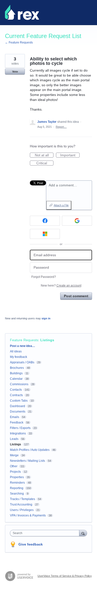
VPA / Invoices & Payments (28, 515)
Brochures (17, 368)
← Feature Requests (19, 42)
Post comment (76, 296)
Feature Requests (24, 340)
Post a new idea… (22, 346)
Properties (17, 477)
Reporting (16, 488)
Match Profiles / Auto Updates (29, 450)
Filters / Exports (20, 428)
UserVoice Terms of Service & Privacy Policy (65, 575)
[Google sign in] (77, 221)
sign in (46, 318)
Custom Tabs (19, 400)
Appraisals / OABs (22, 362)
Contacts (16, 389)
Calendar (16, 378)
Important (70, 155)
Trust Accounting (21, 504)
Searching (17, 493)
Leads (14, 439)
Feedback (16, 422)
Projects (15, 471)
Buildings (16, 373)
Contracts (16, 395)
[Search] (83, 533)
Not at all (44, 155)
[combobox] (45, 533)
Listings (47, 340)
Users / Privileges (22, 510)
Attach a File (61, 205)
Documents (17, 411)
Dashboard (17, 406)
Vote (15, 71)
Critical (44, 163)
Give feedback (30, 544)
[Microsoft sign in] (45, 234)
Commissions (19, 384)
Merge (14, 455)
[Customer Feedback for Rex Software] (22, 12)
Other (13, 466)
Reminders (17, 482)
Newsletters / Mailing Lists (27, 461)
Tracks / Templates (22, 499)
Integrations (18, 433)
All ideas (16, 351)
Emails (14, 417)
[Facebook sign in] (45, 221)
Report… (61, 126)
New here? (61, 285)
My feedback (18, 357)
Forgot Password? (43, 277)
